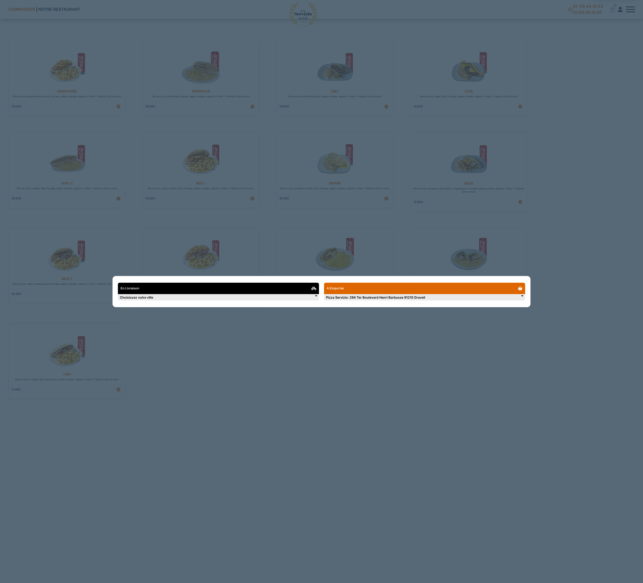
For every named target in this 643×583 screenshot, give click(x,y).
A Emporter (335, 288)
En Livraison (130, 288)
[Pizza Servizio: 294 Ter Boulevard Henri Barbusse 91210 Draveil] (424, 297)
